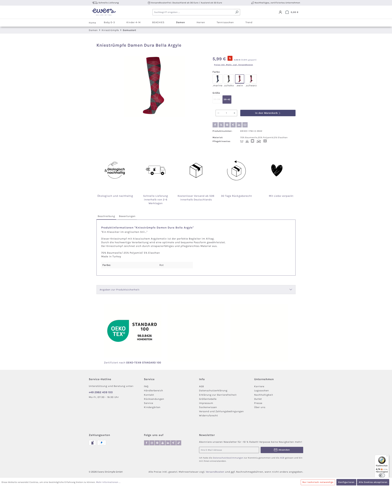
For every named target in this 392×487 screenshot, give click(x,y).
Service (148, 403)
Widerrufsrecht (208, 415)
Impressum (206, 403)
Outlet (258, 398)
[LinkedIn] (168, 442)
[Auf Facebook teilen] (215, 124)
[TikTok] (178, 442)
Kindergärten (152, 407)
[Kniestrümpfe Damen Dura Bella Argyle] (154, 86)
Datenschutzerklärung (213, 390)
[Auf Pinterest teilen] (227, 124)
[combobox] (193, 12)
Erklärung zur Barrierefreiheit (218, 394)
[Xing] (173, 442)
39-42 (227, 99)
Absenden (284, 450)
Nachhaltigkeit (263, 394)
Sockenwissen (208, 407)
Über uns (259, 407)
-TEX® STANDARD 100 (147, 362)
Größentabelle (208, 398)
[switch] (382, 475)
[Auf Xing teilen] (233, 124)
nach (126, 362)
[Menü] (387, 456)
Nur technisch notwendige (317, 482)
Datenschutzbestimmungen (228, 457)
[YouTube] (162, 442)
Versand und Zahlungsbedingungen (221, 411)
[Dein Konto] (280, 12)
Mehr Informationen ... (108, 482)
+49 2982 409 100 (101, 392)
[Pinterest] (157, 442)
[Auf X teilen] (221, 124)
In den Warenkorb (267, 112)
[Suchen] (237, 12)
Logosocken (261, 390)
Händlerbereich (153, 390)
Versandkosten (215, 471)
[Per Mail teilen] (245, 124)
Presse (258, 403)
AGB (201, 386)
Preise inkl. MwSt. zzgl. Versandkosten (233, 65)
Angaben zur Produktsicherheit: (120, 289)
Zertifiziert (111, 362)
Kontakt (149, 394)
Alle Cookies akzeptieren (373, 482)
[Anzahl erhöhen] (234, 113)
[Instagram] (151, 442)
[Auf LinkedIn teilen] (239, 124)
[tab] (106, 216)
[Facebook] (146, 442)
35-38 (217, 100)
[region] (154, 86)
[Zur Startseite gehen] (103, 12)
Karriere (259, 386)
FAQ (146, 386)
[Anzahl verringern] (218, 113)
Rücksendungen (154, 398)
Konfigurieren (346, 482)
